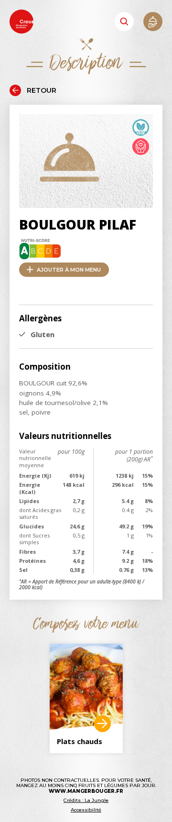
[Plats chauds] (86, 687)
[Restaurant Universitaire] (102, 723)
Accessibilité (86, 810)
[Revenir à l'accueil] (21, 22)
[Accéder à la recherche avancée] (124, 21)
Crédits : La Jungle (86, 800)
